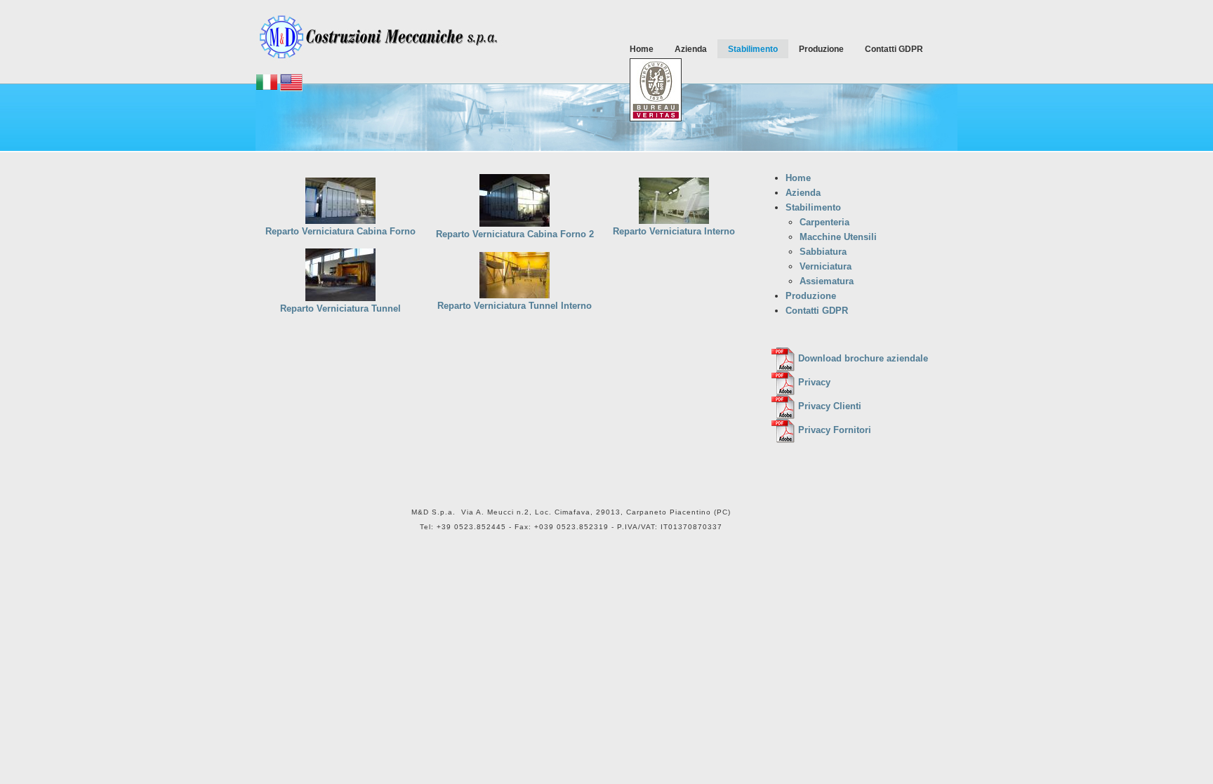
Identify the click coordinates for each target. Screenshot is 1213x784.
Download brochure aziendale (861, 359)
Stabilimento (753, 49)
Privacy (812, 382)
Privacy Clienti (828, 406)
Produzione (821, 49)
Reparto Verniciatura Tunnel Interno (514, 305)
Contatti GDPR (894, 49)
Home (642, 49)
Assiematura (827, 281)
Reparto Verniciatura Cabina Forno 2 (515, 234)
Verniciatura (825, 266)
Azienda (691, 49)
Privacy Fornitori (833, 430)
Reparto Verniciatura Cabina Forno (340, 231)
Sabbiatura (823, 251)
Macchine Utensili (838, 237)
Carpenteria (824, 222)
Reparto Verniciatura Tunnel (340, 308)
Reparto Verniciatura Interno (674, 231)
